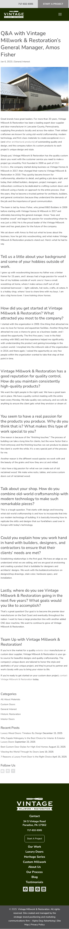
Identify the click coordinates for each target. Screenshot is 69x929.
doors (62, 138)
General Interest (22, 61)
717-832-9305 (25, 3)
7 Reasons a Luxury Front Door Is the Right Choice (26, 756)
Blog (34, 877)
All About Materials (10, 699)
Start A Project (53, 3)
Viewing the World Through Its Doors (20, 751)
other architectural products (20, 141)
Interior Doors (8, 719)
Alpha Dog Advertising (43, 920)
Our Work (34, 847)
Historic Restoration (11, 714)
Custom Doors (8, 704)
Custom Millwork (34, 862)
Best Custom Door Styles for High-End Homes (24, 746)
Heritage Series (34, 857)
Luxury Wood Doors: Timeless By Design (21, 733)
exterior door (42, 650)
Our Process (34, 872)
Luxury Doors (34, 852)
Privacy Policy (38, 924)
